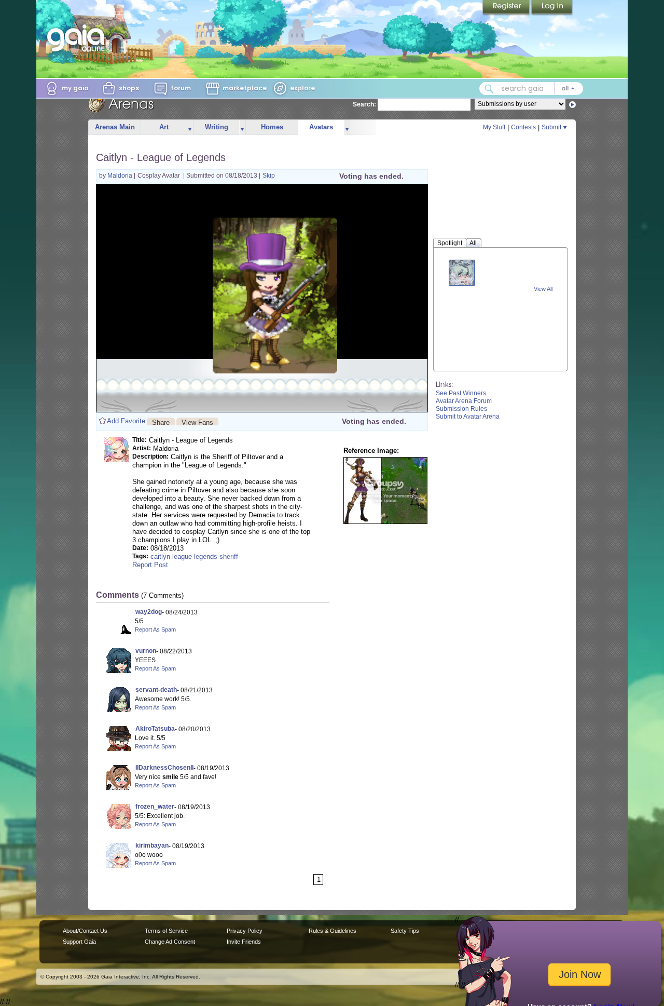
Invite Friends (244, 941)
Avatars (321, 127)
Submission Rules (461, 408)
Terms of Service (166, 931)
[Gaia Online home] (78, 37)
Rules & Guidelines (332, 931)
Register (506, 8)
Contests (523, 127)
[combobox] (531, 88)
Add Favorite (126, 421)
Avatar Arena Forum (464, 401)
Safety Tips (405, 931)
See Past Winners (461, 393)
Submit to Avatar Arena (468, 416)
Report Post (150, 565)
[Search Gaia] (489, 89)
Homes (272, 127)
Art (164, 127)
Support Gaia (79, 941)
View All (543, 289)
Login (552, 8)
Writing (216, 127)
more (190, 127)
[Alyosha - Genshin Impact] (461, 272)
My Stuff (494, 127)
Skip (268, 175)
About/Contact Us (85, 931)
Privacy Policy (244, 931)
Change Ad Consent (170, 941)
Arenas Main (115, 127)
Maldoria (120, 175)
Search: (364, 104)
